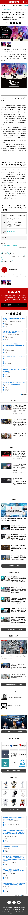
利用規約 (23, 907)
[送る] (17, 23)
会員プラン (20, 731)
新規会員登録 (7, 305)
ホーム (3, 5)
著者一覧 (5, 907)
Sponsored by (17, 394)
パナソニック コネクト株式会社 (9, 245)
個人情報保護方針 (9, 909)
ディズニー (5, 253)
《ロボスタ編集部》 (22, 247)
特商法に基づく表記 (19, 909)
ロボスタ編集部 (13, 269)
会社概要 (10, 907)
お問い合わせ (17, 907)
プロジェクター (14, 253)
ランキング (8, 5)
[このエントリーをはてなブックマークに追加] (20, 23)
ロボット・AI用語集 (17, 5)
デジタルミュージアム (7, 261)
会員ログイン (7, 731)
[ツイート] (11, 23)
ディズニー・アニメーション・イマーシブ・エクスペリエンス (14, 257)
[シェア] (14, 23)
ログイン (20, 305)
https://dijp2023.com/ (13, 231)
